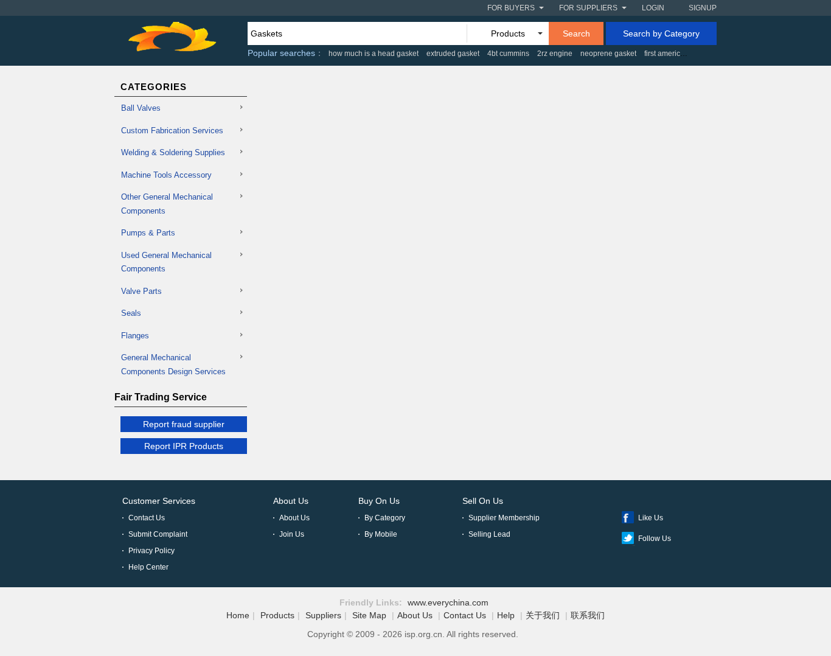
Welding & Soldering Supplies (173, 152)
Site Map (369, 615)
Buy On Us (379, 501)
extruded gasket (452, 53)
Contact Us (146, 518)
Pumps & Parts (148, 232)
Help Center (148, 567)
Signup (703, 8)
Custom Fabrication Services (172, 130)
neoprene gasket (608, 53)
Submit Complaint (157, 534)
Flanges (135, 335)
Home (237, 615)
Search (576, 33)
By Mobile (380, 534)
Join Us (291, 534)
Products (277, 615)
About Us (290, 501)
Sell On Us (482, 501)
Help (506, 615)
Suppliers (323, 615)
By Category (384, 518)
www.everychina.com (448, 602)
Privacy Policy (151, 550)
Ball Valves (141, 108)
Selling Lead (489, 534)
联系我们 (588, 615)
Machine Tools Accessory (166, 175)
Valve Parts (141, 291)
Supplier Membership (504, 518)
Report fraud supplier (183, 424)
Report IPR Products (183, 446)
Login (653, 8)
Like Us (650, 518)
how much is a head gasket (374, 53)
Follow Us (654, 538)
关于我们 (543, 615)
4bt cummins (508, 53)
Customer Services (158, 501)
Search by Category (661, 33)
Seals (131, 313)
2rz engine (554, 53)
